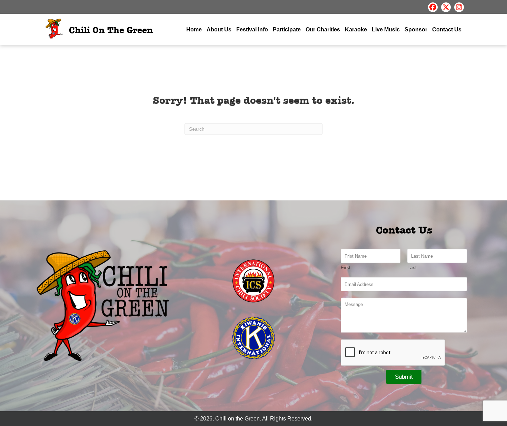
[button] (433, 7)
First (345, 267)
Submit (404, 377)
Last (412, 267)
